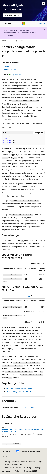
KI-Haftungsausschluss (10, 462)
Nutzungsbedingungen (33, 468)
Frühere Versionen (28, 462)
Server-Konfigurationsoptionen (19, 388)
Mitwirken (5, 465)
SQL (10, 41)
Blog (39, 462)
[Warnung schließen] (43, 3)
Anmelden (41, 24)
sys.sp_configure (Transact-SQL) (19, 391)
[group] (23, 275)
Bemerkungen (8, 66)
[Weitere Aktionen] (43, 41)
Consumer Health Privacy (11, 468)
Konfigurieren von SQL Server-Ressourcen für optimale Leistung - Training (22, 430)
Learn (4, 41)
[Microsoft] (23, 23)
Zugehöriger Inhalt (10, 69)
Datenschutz (16, 465)
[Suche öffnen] (34, 24)
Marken (17, 471)
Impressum (6, 471)
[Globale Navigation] (2, 24)
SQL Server (19, 41)
